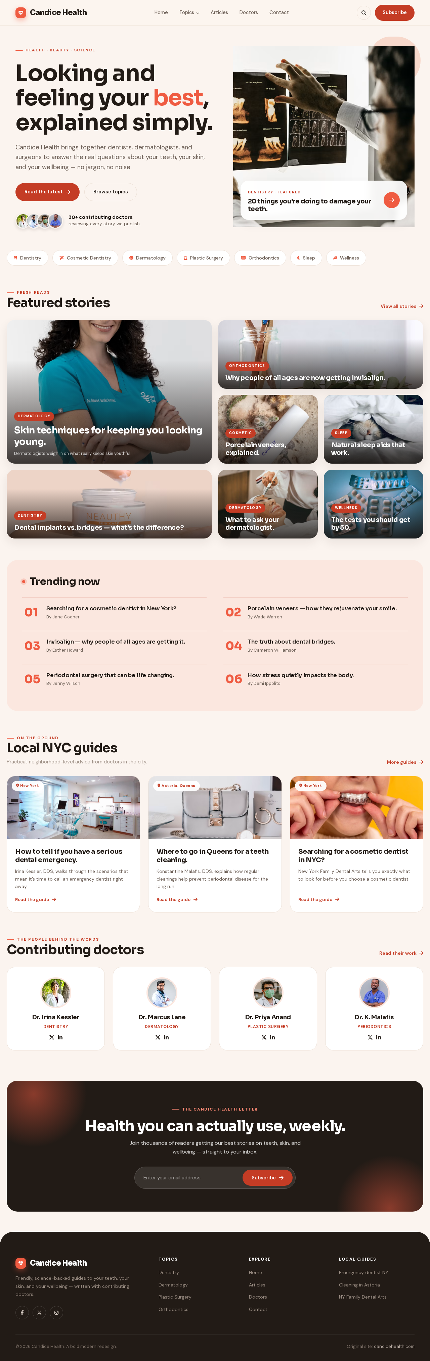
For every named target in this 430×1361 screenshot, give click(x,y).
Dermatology (151, 258)
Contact (279, 12)
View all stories (399, 306)
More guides (402, 762)
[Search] (364, 13)
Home (161, 12)
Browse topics (110, 192)
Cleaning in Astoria (359, 1285)
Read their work (398, 953)
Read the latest (44, 192)
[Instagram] (56, 1312)
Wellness (349, 258)
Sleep (309, 258)
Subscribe (395, 12)
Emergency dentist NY (363, 1272)
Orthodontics (264, 258)
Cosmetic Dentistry (89, 258)
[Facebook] (22, 1312)
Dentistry (30, 258)
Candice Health (58, 12)
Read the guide (32, 899)
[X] (39, 1312)
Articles (219, 12)
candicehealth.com (394, 1346)
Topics (186, 12)
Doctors (249, 12)
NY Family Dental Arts (363, 1297)
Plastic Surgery (206, 258)
